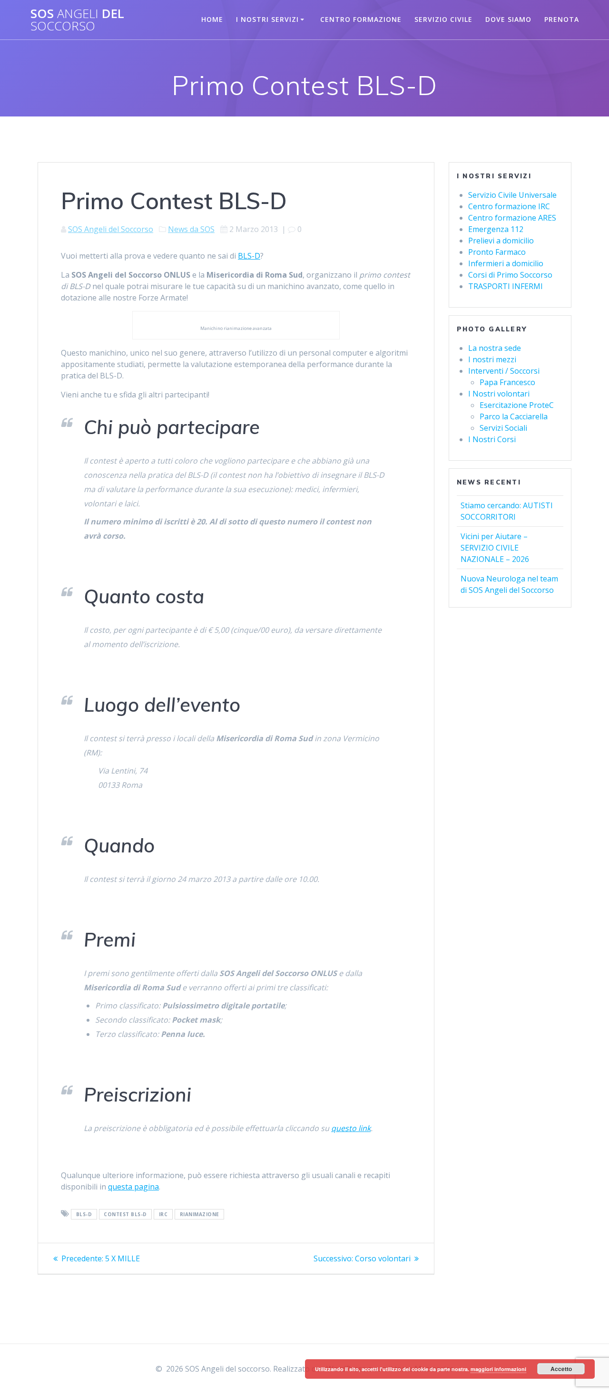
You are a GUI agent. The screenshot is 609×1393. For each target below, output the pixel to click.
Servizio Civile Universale (512, 195)
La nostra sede (494, 348)
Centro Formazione (361, 19)
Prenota (561, 19)
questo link (351, 1128)
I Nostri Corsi (492, 439)
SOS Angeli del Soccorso (110, 229)
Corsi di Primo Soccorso (510, 275)
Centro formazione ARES (512, 218)
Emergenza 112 (495, 229)
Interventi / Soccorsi (504, 371)
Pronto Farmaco (497, 252)
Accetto (561, 1368)
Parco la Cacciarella (514, 416)
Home (212, 19)
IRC (163, 1214)
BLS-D (249, 256)
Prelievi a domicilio (501, 240)
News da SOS (191, 229)
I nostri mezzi (492, 359)
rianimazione (199, 1214)
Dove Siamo (508, 19)
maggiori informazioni (498, 1369)
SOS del (77, 20)
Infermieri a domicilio (505, 263)
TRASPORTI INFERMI (505, 286)
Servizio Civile (443, 19)
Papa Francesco (507, 382)
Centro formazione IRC (509, 206)
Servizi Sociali (503, 428)
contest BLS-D (125, 1214)
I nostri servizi (267, 19)
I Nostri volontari (499, 393)
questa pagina (133, 1186)
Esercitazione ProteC (517, 405)
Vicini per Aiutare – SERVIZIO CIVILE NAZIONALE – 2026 (495, 547)
